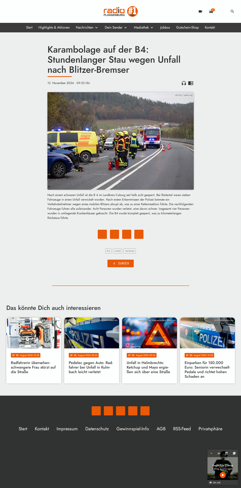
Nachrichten (84, 27)
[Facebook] (18, 11)
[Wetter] (221, 11)
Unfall (117, 251)
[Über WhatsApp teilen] (126, 234)
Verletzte (129, 251)
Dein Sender (114, 27)
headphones (184, 83)
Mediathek (141, 27)
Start (29, 27)
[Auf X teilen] (114, 234)
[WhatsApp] (10, 11)
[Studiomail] (33, 11)
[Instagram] (25, 11)
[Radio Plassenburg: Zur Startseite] (121, 11)
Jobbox (165, 27)
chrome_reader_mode (190, 83)
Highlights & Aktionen (54, 27)
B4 (108, 251)
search (232, 11)
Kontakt (210, 27)
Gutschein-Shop (187, 27)
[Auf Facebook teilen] (102, 234)
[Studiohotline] (40, 11)
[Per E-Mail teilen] (138, 234)
